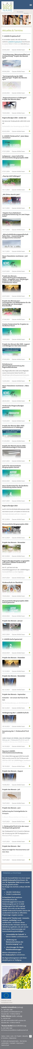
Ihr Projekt (18, 1036)
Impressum (19, 1043)
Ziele (7, 1036)
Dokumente (12, 1038)
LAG (12, 1036)
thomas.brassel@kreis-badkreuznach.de (15, 1030)
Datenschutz (5, 1045)
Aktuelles (26, 13)
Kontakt (12, 1043)
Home (3, 1036)
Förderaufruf (10, 955)
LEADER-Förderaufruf (9, 880)
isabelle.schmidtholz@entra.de (12, 1012)
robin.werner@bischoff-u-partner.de (14, 1020)
